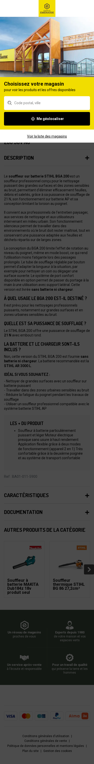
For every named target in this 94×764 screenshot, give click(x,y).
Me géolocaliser (50, 119)
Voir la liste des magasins (47, 136)
